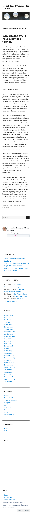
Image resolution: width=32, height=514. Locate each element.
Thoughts (7, 412)
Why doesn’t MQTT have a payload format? (14, 38)
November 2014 (9, 367)
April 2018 (7, 343)
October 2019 (8, 329)
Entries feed (8, 497)
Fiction (6, 395)
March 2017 (8, 351)
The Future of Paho (20, 294)
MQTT (6, 405)
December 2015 (9, 355)
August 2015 (8, 360)
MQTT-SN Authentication (13, 266)
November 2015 (9, 358)
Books (6, 428)
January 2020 (8, 327)
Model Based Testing (11, 400)
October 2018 (8, 334)
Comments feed (9, 500)
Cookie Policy (11, 507)
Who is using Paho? (10, 270)
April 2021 (7, 317)
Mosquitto (7, 403)
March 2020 (8, 324)
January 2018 (8, 346)
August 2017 (8, 348)
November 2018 (9, 332)
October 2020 (8, 320)
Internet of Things (19, 205)
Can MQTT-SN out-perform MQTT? (16, 268)
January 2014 (8, 377)
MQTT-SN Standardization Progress (16, 263)
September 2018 (9, 336)
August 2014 (8, 372)
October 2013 (8, 381)
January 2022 (8, 315)
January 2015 (8, 365)
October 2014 (8, 370)
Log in (6, 495)
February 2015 (9, 362)
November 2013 (9, 379)
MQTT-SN (7, 407)
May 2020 (7, 322)
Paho (6, 410)
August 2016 (8, 353)
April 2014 (7, 374)
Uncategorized (9, 414)
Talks (6, 431)
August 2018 (8, 339)
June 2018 (7, 341)
